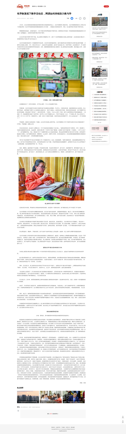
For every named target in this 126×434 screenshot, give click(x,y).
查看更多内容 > (100, 36)
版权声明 (58, 427)
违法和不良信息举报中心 (97, 139)
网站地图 (73, 427)
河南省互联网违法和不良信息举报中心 (99, 141)
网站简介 (53, 427)
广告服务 (63, 427)
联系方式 (68, 427)
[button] (18, 397)
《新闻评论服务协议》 (36, 407)
